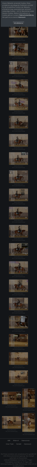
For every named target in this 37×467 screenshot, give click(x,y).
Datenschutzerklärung (26, 15)
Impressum (21, 17)
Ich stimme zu (18, 23)
